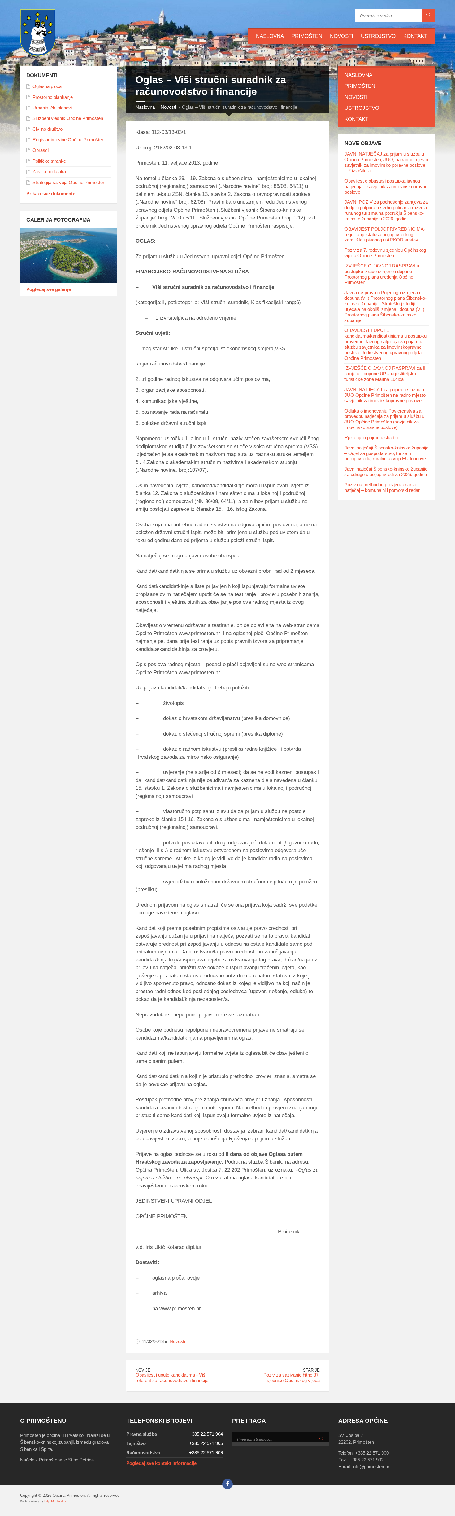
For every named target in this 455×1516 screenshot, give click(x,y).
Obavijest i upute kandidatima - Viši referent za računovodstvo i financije (172, 1377)
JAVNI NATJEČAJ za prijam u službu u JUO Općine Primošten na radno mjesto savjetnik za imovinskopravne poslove (385, 395)
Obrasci (40, 150)
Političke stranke (49, 161)
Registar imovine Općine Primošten (68, 139)
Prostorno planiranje (52, 97)
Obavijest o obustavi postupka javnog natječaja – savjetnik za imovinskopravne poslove (385, 187)
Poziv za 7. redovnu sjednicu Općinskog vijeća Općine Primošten (385, 253)
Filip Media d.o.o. (56, 1501)
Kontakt (415, 36)
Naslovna (270, 36)
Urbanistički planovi (52, 107)
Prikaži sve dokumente (50, 193)
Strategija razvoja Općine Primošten (68, 182)
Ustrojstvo (378, 36)
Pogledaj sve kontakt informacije (161, 1463)
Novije (143, 1370)
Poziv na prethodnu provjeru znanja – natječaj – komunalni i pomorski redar (382, 487)
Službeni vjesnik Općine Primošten (67, 118)
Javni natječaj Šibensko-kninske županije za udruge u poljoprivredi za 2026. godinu (385, 471)
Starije (311, 1370)
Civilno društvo (47, 129)
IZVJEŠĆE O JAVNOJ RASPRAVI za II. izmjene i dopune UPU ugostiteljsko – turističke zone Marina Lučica (385, 374)
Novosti (341, 36)
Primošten (307, 36)
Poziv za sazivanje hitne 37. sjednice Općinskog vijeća (291, 1377)
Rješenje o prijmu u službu (371, 437)
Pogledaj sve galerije (48, 289)
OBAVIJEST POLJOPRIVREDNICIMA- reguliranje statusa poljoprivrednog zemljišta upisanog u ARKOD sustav (384, 235)
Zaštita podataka (49, 171)
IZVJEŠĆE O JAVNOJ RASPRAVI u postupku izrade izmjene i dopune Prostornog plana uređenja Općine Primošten (381, 274)
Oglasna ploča (47, 86)
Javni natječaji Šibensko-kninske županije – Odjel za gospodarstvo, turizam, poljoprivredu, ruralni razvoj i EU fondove (386, 453)
